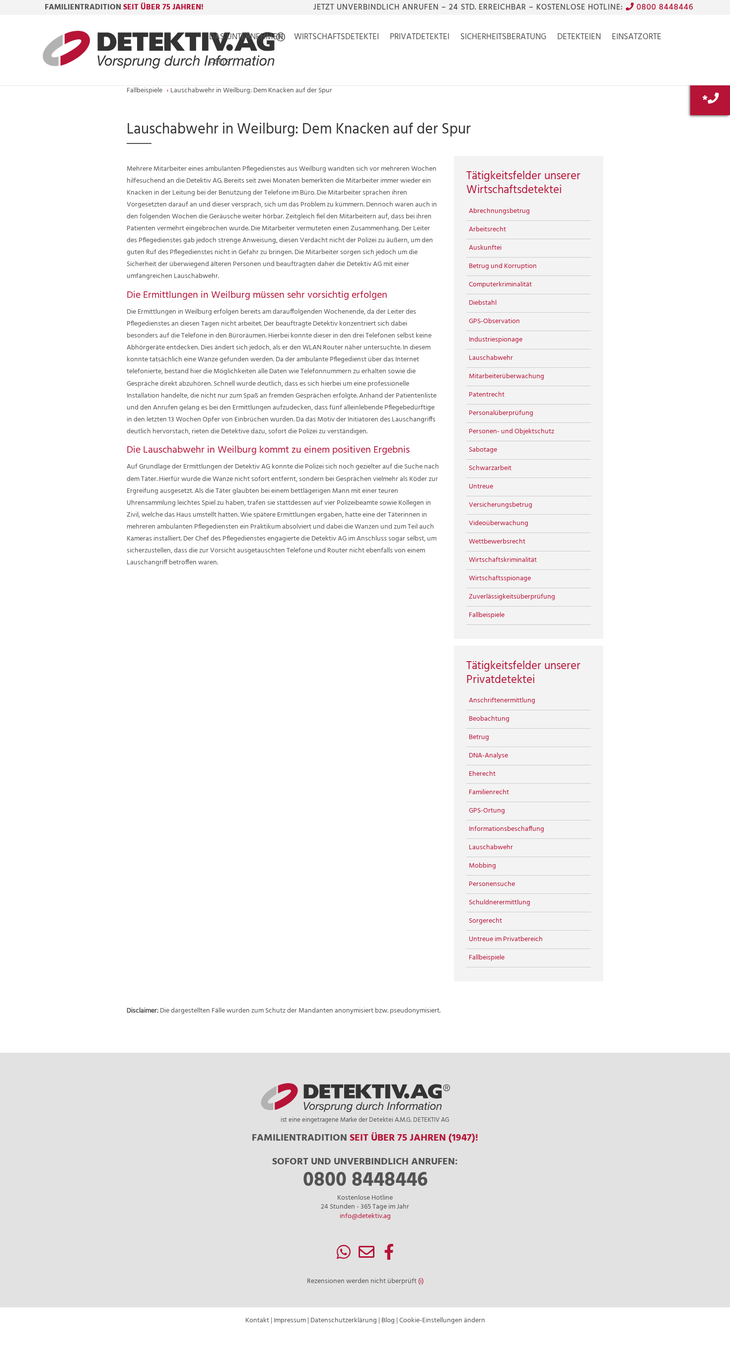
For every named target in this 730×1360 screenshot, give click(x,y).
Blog (388, 1320)
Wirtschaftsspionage (500, 578)
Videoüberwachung (498, 523)
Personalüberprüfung (501, 413)
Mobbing (482, 866)
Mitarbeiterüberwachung (506, 376)
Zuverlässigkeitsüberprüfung (512, 597)
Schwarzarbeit (490, 468)
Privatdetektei (419, 39)
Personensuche (492, 884)
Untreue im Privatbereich (506, 939)
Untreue (481, 486)
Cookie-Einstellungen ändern (442, 1320)
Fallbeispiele (487, 615)
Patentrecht (487, 395)
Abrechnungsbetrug (499, 211)
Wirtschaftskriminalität (503, 560)
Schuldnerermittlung (499, 902)
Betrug (479, 737)
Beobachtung (489, 719)
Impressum (290, 1320)
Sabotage (483, 450)
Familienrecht (489, 792)
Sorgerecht (485, 921)
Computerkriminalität (500, 284)
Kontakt (257, 1320)
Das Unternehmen (246, 39)
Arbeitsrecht (487, 229)
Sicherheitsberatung (503, 39)
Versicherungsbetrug (500, 505)
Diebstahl (483, 303)
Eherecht (482, 774)
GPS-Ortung (487, 810)
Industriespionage (495, 339)
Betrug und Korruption (503, 266)
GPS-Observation (494, 321)
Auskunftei (485, 248)
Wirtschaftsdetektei (336, 39)
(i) (421, 1281)
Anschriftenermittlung (502, 700)
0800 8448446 (663, 7)
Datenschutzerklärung (343, 1320)
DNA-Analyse (488, 755)
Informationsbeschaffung (506, 829)
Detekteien (579, 39)
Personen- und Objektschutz (511, 431)
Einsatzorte (636, 39)
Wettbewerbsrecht (497, 541)
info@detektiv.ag (365, 1216)
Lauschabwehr (491, 358)
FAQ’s (219, 64)
